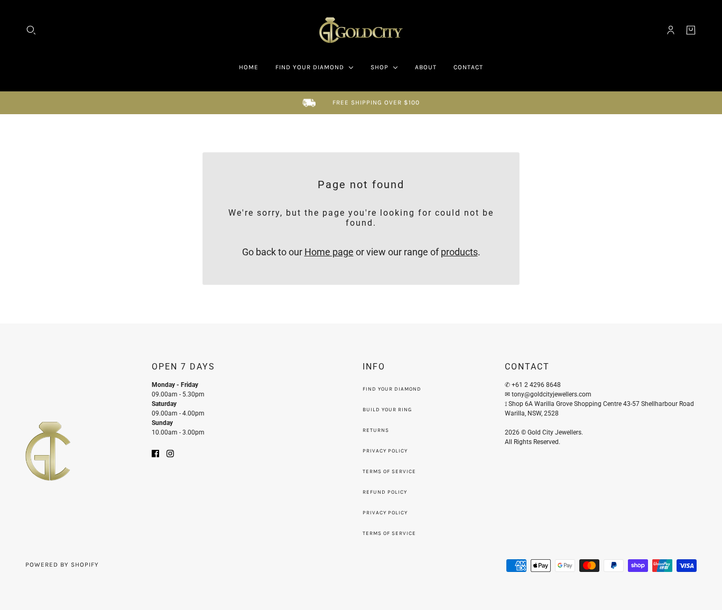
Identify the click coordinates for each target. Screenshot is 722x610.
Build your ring (387, 409)
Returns (376, 430)
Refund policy (385, 492)
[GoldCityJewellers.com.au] (361, 30)
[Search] (31, 30)
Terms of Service (389, 471)
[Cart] (691, 30)
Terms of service (389, 533)
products (459, 251)
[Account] (671, 30)
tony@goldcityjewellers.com (552, 394)
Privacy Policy (385, 451)
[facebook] (155, 452)
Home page (329, 251)
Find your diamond (392, 389)
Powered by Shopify (62, 564)
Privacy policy (385, 513)
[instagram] (170, 452)
